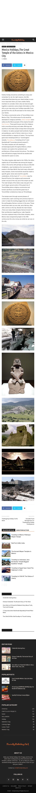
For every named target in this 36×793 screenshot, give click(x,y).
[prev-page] (3, 585)
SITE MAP (30, 786)
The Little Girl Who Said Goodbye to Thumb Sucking (17, 616)
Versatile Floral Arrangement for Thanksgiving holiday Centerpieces (28, 521)
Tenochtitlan (23, 176)
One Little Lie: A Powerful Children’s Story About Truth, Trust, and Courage (18, 606)
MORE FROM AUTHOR (22, 530)
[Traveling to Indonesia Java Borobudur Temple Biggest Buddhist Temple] (6, 562)
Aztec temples (26, 119)
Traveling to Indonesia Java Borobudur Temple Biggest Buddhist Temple (20, 562)
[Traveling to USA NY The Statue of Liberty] (6, 578)
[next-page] (6, 585)
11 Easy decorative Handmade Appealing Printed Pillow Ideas (18, 611)
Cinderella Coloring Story (9, 597)
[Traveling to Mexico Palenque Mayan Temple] (6, 537)
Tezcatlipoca (11, 140)
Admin (5, 58)
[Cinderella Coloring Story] (6, 650)
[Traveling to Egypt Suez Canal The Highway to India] (6, 570)
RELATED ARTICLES (8, 530)
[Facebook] (8, 779)
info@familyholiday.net (21, 768)
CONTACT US (6, 786)
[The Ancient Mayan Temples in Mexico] (6, 553)
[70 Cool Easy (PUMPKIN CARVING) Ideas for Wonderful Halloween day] (5, 689)
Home (3, 44)
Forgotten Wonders (17, 44)
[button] (3, 39)
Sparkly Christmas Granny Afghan (20, 695)
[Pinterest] (22, 779)
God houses (5, 124)
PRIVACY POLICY (22, 786)
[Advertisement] (18, 19)
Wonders (8, 44)
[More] (24, 65)
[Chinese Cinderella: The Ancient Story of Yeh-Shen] (6, 659)
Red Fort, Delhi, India (18, 543)
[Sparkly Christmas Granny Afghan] (6, 697)
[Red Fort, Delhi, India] (6, 545)
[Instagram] (13, 779)
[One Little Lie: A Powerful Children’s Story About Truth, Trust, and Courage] (6, 667)
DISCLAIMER (14, 786)
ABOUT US (18, 788)
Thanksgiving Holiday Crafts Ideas (10, 519)
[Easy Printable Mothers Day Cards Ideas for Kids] (5, 681)
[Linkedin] (18, 779)
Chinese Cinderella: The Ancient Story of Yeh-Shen (17, 601)
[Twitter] (27, 779)
